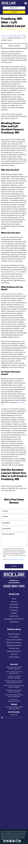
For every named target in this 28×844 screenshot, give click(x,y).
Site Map (14, 613)
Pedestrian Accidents (14, 645)
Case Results (14, 604)
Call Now (14, 12)
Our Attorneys (14, 607)
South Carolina (14, 712)
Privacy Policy (10, 559)
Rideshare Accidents (14, 651)
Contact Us (14, 610)
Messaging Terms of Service (14, 619)
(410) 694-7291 (14, 586)
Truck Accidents (14, 657)
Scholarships (14, 622)
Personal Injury (14, 648)
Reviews (14, 601)
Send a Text (14, 7)
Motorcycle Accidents (14, 642)
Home (3, 36)
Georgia (14, 704)
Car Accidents (14, 637)
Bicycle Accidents (14, 634)
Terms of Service (20, 559)
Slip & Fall (14, 654)
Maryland (14, 664)
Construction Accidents (14, 640)
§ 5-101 (18, 272)
